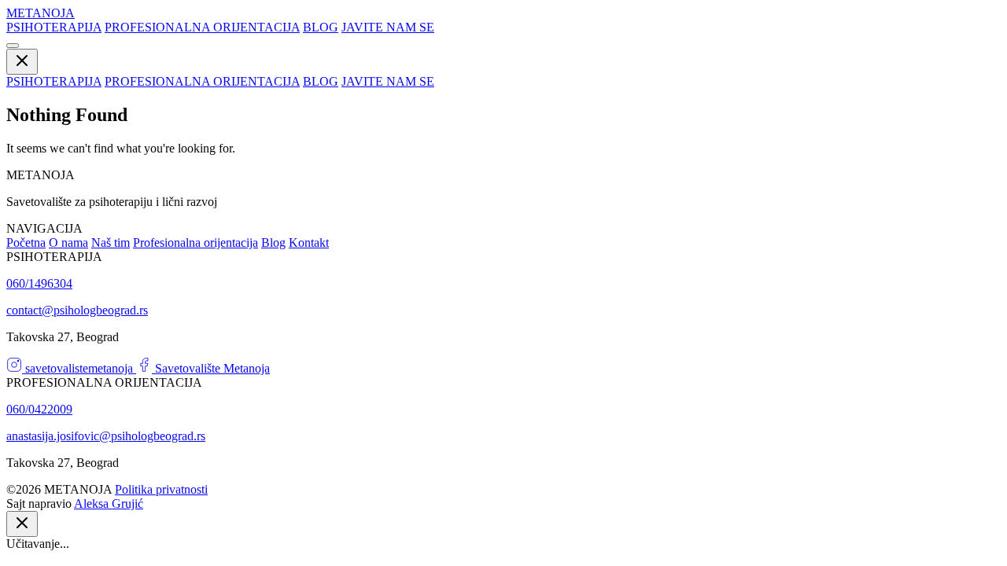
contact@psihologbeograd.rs (77, 310)
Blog (273, 242)
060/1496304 (39, 283)
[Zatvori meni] (22, 62)
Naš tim (110, 242)
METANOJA (40, 13)
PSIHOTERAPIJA (53, 27)
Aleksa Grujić (108, 503)
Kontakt (309, 242)
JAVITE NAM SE (387, 27)
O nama (68, 242)
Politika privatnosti (161, 489)
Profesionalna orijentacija (195, 242)
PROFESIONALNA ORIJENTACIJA (202, 27)
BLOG (320, 27)
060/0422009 (39, 409)
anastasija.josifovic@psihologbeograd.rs (105, 436)
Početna (26, 242)
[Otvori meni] (12, 45)
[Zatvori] (22, 524)
